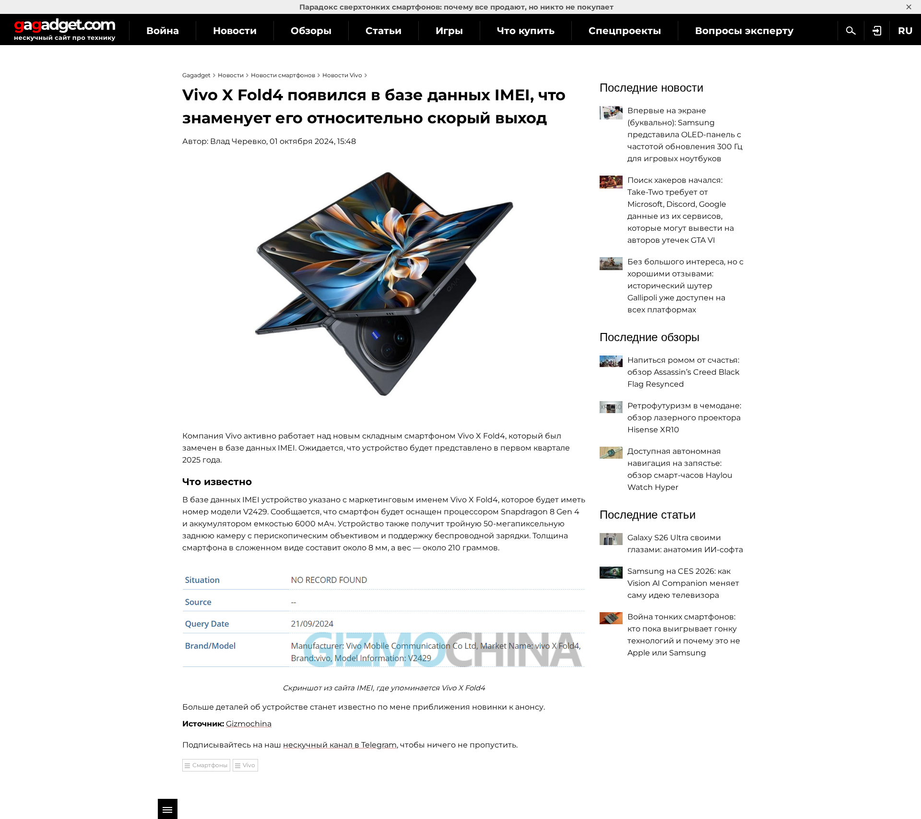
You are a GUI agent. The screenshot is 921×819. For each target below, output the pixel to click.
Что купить (526, 30)
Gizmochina (249, 723)
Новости (235, 30)
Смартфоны (209, 765)
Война (162, 30)
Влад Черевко (238, 141)
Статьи (383, 30)
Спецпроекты (625, 30)
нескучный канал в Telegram (340, 744)
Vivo (249, 765)
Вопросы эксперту (744, 30)
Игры (449, 30)
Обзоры (311, 30)
